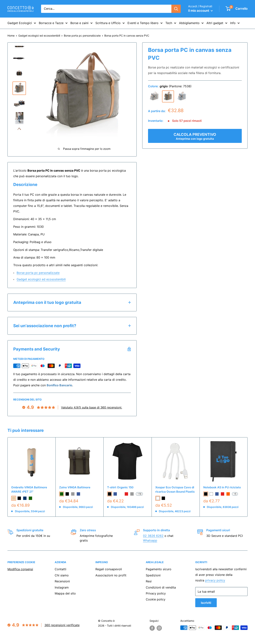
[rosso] (126, 494)
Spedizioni (153, 575)
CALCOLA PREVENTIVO (195, 136)
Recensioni (62, 581)
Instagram (62, 587)
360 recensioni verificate (62, 625)
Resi (149, 581)
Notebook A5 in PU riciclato (222, 487)
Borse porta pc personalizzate (82, 35)
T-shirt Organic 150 (120, 487)
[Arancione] (228, 494)
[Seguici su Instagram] (159, 628)
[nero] (154, 96)
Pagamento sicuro (158, 569)
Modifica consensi (20, 569)
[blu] (182, 96)
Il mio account (199, 10)
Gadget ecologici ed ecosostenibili (39, 35)
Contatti (60, 569)
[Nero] (163, 498)
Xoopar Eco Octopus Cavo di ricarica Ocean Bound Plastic (175, 489)
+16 (139, 493)
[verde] (30, 498)
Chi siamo (62, 575)
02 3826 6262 (153, 536)
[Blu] (217, 494)
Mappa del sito (65, 593)
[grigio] (168, 96)
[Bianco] (157, 498)
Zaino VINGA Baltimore (74, 487)
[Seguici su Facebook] (152, 628)
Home (11, 35)
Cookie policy (155, 599)
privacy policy (215, 580)
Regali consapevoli (108, 569)
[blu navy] (25, 498)
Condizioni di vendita (161, 587)
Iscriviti (206, 603)
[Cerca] (176, 9)
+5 (235, 493)
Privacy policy (156, 593)
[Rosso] (222, 494)
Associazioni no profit (110, 575)
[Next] (247, 477)
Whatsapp (150, 540)
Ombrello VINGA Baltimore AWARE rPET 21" (29, 489)
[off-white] (120, 494)
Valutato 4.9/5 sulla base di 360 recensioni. (91, 407)
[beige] (13, 498)
